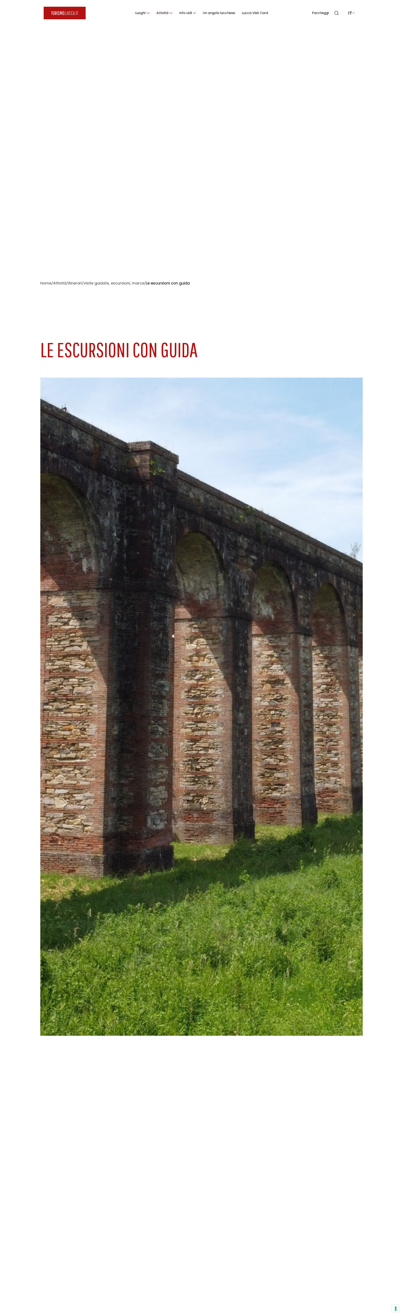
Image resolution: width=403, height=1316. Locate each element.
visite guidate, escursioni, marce (114, 283)
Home (45, 283)
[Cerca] (336, 13)
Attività (162, 12)
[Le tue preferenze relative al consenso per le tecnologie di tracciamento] (396, 1309)
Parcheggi (320, 12)
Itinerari (75, 283)
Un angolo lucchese (219, 12)
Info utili (185, 12)
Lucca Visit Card (255, 12)
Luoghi (140, 12)
